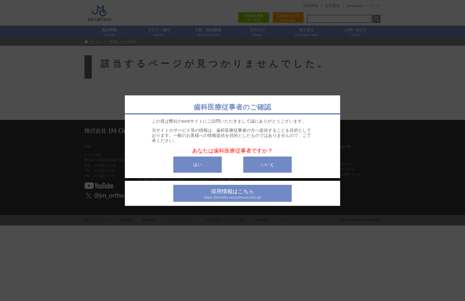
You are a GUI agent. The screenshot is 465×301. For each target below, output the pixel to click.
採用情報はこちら (232, 193)
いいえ (267, 164)
